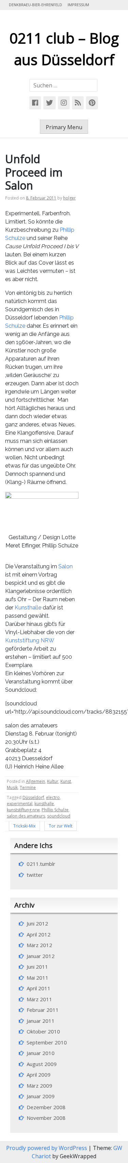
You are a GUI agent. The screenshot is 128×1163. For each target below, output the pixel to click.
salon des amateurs (26, 816)
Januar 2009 (41, 1096)
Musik (12, 787)
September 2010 (47, 1042)
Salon (65, 566)
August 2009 (42, 1064)
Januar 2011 (41, 1020)
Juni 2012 (37, 923)
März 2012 (39, 945)
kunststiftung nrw (23, 810)
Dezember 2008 (46, 1107)
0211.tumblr (41, 863)
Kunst (65, 781)
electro (53, 797)
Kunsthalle (28, 607)
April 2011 (39, 988)
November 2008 (46, 1117)
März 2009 (39, 1085)
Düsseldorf (33, 797)
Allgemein (35, 781)
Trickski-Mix (24, 826)
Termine (28, 787)
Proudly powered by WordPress (47, 1148)
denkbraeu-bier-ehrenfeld (35, 4)
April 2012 (39, 934)
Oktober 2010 (43, 1031)
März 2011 (39, 999)
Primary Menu (64, 127)
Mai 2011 (37, 977)
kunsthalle (44, 804)
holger (69, 198)
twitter (35, 874)
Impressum (78, 4)
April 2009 (39, 1074)
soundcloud (58, 816)
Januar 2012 (41, 956)
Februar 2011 (43, 1009)
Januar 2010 (41, 1053)
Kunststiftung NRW (29, 640)
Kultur (52, 781)
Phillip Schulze (55, 810)
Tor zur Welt (60, 826)
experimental (19, 804)
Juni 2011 (37, 966)
